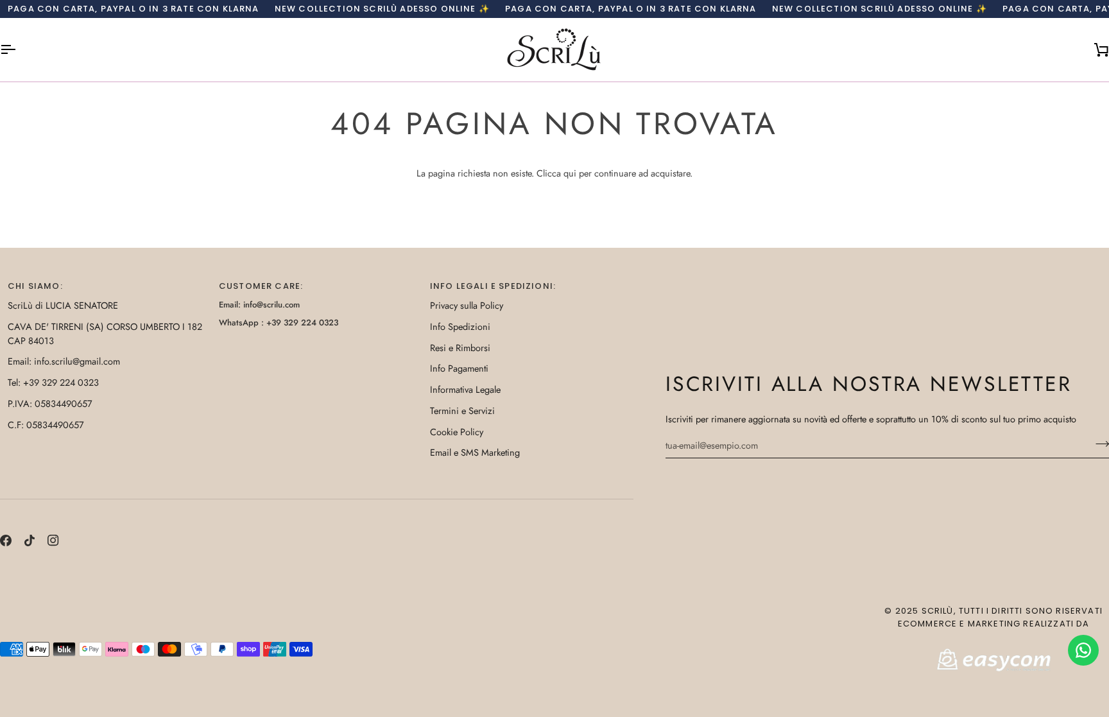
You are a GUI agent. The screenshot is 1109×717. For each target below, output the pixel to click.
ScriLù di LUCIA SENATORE (63, 305)
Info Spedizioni (460, 326)
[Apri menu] (19, 50)
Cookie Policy (456, 431)
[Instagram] (53, 540)
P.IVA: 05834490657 (50, 403)
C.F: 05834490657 (46, 424)
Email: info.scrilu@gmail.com (64, 361)
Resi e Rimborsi (460, 347)
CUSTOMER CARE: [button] (261, 286)
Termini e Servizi (462, 410)
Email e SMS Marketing (475, 452)
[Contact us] (1083, 650)
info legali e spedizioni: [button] (493, 286)
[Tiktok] (29, 540)
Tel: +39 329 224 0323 (53, 382)
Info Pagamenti (459, 368)
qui (569, 173)
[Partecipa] (1098, 443)
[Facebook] (6, 540)
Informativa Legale (465, 389)
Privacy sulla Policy (466, 305)
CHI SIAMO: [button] (35, 286)
